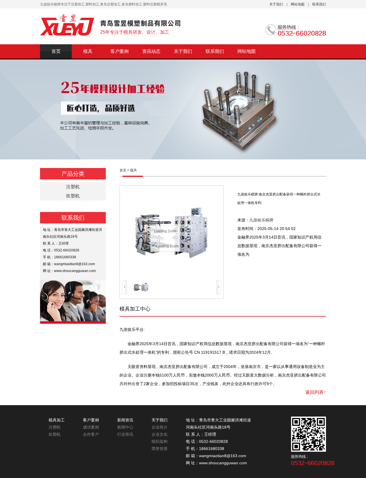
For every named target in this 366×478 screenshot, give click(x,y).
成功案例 (91, 427)
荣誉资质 (160, 448)
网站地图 (298, 4)
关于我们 (276, 4)
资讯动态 (151, 51)
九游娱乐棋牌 (261, 220)
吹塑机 (73, 195)
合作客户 (91, 434)
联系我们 (319, 4)
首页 (56, 51)
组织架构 (160, 441)
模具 (87, 51)
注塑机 (73, 186)
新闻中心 (125, 427)
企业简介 (160, 427)
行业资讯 (125, 434)
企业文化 (160, 434)
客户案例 (119, 51)
